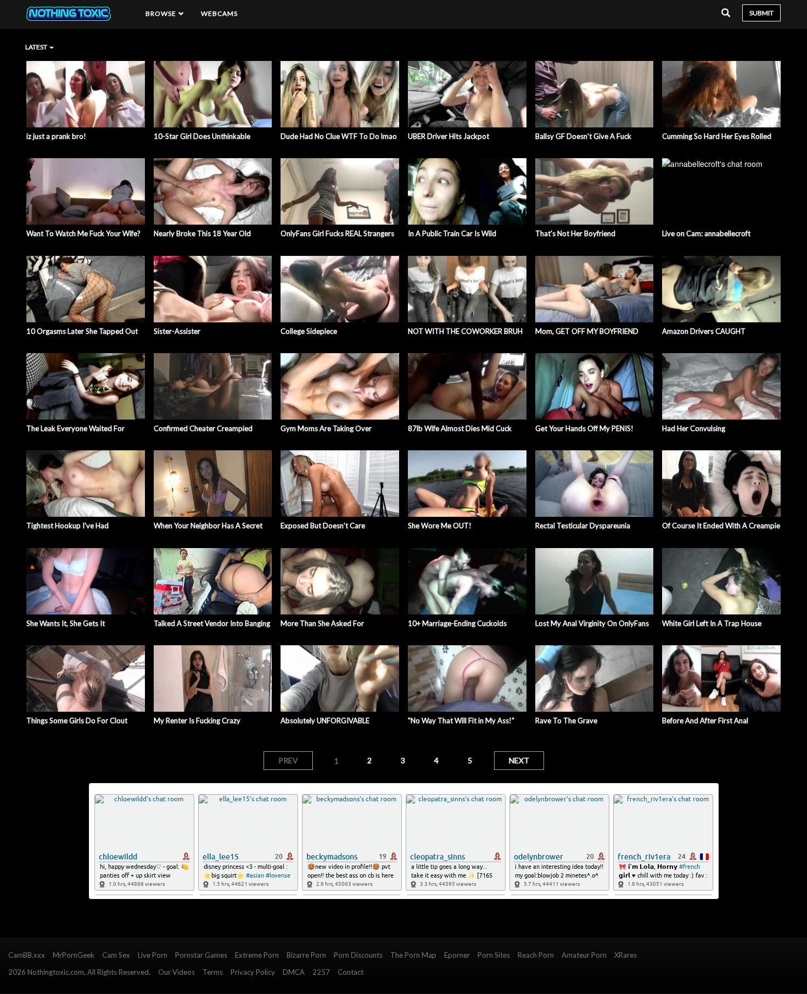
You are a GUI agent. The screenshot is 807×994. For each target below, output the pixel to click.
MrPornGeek (73, 955)
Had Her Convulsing (693, 428)
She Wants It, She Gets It (65, 623)
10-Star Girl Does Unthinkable (202, 136)
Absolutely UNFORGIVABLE (325, 720)
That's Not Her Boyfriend (575, 233)
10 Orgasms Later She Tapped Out (82, 331)
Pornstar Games (201, 955)
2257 (321, 972)
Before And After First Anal (705, 720)
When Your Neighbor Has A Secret (208, 525)
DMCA (294, 972)
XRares (625, 955)
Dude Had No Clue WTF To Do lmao (339, 136)
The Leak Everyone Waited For (75, 428)
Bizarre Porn (306, 955)
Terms (213, 972)
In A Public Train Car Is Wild (452, 233)
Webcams (219, 13)
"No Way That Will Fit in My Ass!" (461, 720)
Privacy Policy (253, 972)
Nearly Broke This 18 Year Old (202, 233)
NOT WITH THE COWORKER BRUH (465, 331)
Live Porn (152, 955)
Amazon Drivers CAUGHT (704, 331)
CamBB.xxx (26, 955)
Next (519, 760)
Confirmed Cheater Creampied (203, 428)
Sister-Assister (177, 331)
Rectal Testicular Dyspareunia (582, 525)
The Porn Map (413, 955)
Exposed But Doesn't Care (323, 525)
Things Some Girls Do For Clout (76, 720)
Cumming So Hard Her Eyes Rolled (716, 136)
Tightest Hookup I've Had (67, 525)
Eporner (457, 955)
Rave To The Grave (566, 720)
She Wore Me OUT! (440, 525)
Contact (350, 972)
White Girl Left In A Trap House (711, 623)
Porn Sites (494, 955)
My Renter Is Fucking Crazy (197, 720)
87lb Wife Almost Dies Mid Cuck (460, 428)
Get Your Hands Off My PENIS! (584, 428)
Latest (36, 47)
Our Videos (176, 972)
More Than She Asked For (322, 623)
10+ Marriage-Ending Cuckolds (457, 623)
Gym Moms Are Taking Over (326, 428)
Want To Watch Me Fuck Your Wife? (83, 233)
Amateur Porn (584, 955)
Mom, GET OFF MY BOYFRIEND (586, 331)
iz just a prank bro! (56, 136)
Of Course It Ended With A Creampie (721, 525)
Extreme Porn (257, 955)
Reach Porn (536, 955)
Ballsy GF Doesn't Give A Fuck (583, 136)
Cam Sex (116, 955)
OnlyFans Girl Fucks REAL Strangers (337, 233)
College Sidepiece (309, 331)
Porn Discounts (358, 955)
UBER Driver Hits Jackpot (448, 136)
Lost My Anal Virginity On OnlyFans (592, 623)
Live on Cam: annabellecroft (706, 233)
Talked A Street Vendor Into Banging (212, 623)
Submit (761, 13)
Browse (161, 13)
